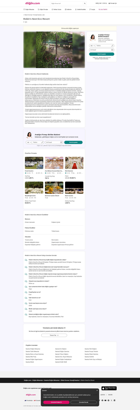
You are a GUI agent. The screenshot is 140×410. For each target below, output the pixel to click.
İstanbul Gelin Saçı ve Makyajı (93, 359)
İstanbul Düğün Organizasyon (34, 359)
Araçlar (93, 9)
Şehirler (103, 394)
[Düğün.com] (33, 3)
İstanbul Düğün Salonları (62, 351)
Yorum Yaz (53, 335)
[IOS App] (109, 388)
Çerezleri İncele (83, 402)
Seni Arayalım (73, 142)
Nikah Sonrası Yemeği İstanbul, (33, 15)
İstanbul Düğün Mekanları (33, 349)
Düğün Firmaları (44, 9)
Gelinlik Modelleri (81, 9)
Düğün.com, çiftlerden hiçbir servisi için (54, 145)
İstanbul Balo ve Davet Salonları (35, 354)
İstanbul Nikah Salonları (91, 354)
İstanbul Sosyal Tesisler (91, 351)
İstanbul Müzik (30, 362)
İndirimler (69, 9)
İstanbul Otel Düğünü (91, 349)
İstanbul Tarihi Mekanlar (32, 351)
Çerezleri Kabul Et (56, 402)
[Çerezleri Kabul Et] (97, 390)
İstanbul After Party (31, 356)
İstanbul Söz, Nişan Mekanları (63, 356)
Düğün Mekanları (29, 9)
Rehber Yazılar (57, 9)
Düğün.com (27, 380)
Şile (43, 15)
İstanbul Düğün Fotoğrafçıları (63, 359)
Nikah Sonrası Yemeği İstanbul (70, 380)
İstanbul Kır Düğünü (60, 349)
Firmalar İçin (113, 3)
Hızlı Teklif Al (104, 9)
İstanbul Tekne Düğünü (61, 354)
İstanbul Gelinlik (89, 356)
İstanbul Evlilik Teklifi (61, 362)
